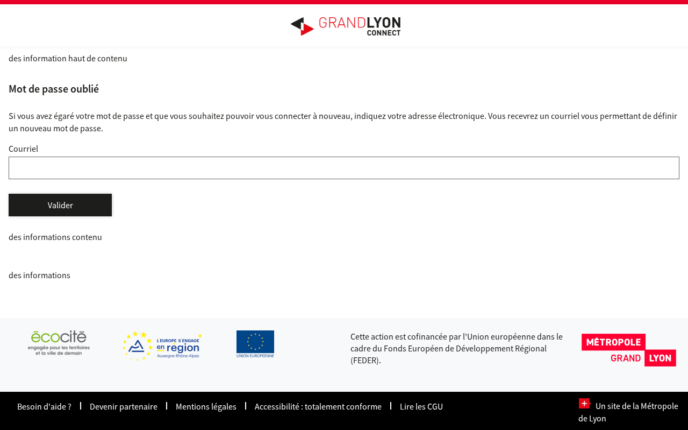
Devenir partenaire (123, 406)
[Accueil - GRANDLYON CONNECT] (351, 26)
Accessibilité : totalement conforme (318, 406)
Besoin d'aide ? (44, 406)
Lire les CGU (421, 406)
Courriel (23, 148)
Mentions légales (206, 406)
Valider (60, 205)
